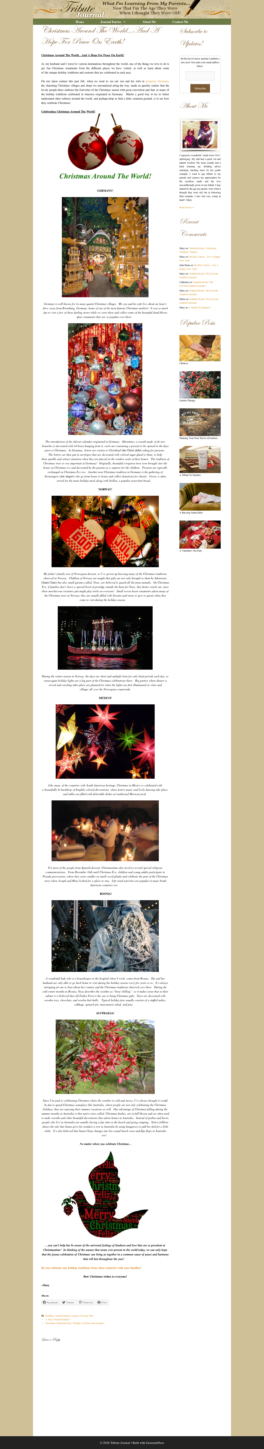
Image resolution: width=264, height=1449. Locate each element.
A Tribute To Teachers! (200, 307)
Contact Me (180, 21)
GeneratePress (155, 1443)
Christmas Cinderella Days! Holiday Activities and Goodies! (75, 1323)
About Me (149, 21)
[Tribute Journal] (132, 9)
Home (80, 21)
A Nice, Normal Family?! (57, 1319)
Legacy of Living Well (82, 1315)
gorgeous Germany (156, 81)
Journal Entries (110, 21)
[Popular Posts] (200, 348)
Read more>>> (186, 207)
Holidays (49, 1315)
